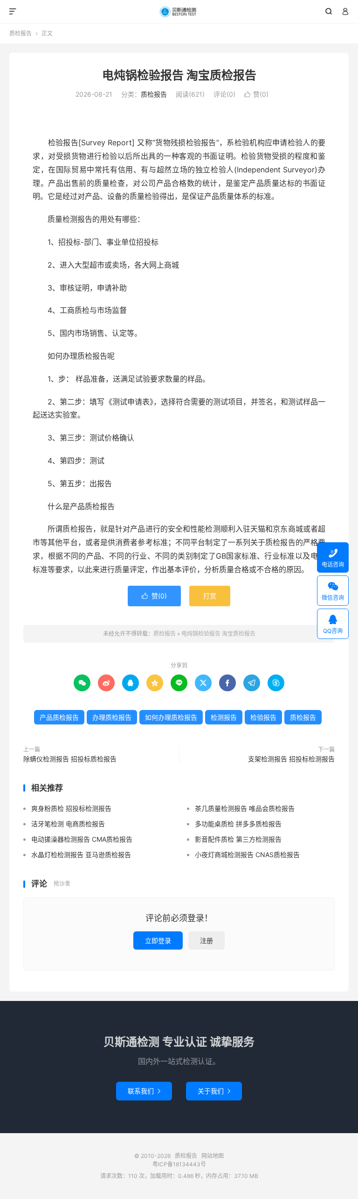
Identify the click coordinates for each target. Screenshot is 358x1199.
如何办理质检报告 (171, 717)
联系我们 (144, 1091)
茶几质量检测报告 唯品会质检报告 (245, 808)
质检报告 (179, 11)
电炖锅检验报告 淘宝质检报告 (179, 75)
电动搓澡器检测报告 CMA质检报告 (81, 839)
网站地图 (212, 1155)
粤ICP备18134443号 (179, 1164)
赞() (256, 94)
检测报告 (224, 717)
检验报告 (263, 717)
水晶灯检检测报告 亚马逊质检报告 (81, 854)
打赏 (209, 596)
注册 (206, 940)
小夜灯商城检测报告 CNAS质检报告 (247, 854)
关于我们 (214, 1091)
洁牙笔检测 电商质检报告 (68, 824)
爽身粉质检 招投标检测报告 (71, 808)
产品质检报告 (59, 717)
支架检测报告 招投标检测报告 (291, 759)
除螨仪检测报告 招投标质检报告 (70, 759)
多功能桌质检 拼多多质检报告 (238, 824)
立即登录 (158, 940)
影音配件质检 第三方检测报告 (238, 839)
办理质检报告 (111, 717)
